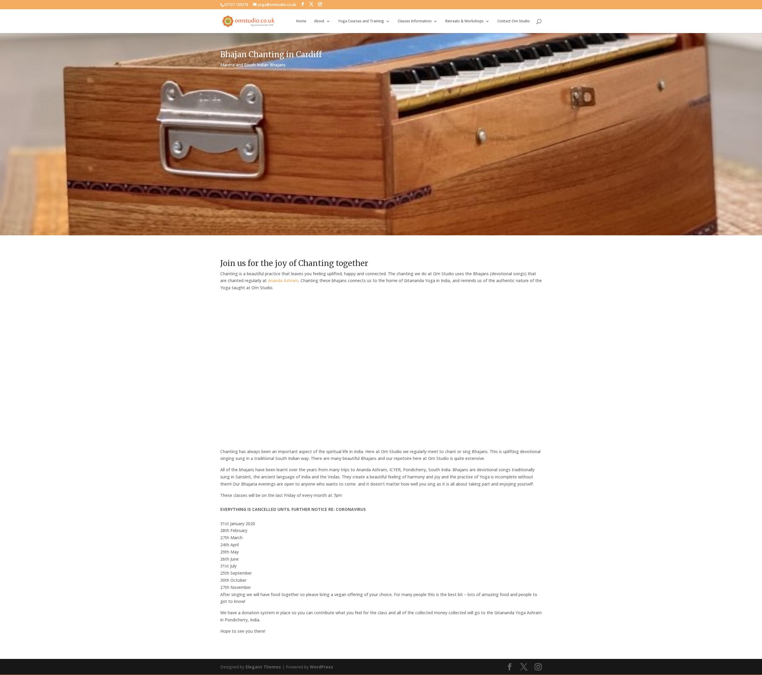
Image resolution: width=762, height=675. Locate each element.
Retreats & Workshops (464, 21)
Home (301, 21)
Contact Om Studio (513, 21)
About (319, 21)
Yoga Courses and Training (361, 21)
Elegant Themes (263, 667)
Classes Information (415, 21)
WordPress (321, 667)
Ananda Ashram (283, 280)
